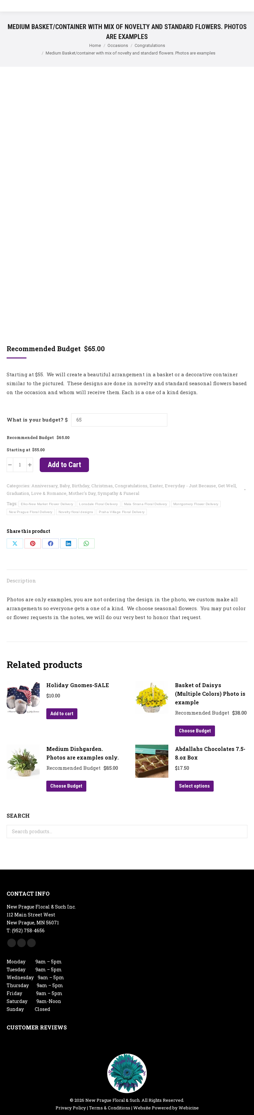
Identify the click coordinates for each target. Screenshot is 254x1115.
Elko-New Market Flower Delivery (47, 504)
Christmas (102, 486)
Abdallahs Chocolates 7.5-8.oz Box (210, 753)
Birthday (80, 486)
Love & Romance (48, 493)
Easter (156, 486)
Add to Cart (64, 465)
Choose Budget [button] (195, 731)
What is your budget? (35, 419)
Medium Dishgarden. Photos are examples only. (82, 753)
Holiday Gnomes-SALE (77, 685)
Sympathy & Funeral (118, 493)
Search (240, 831)
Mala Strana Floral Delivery (145, 504)
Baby (65, 486)
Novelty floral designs (76, 512)
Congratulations (131, 486)
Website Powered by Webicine (166, 1108)
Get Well (227, 486)
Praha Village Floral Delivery (122, 512)
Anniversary (44, 486)
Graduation (18, 493)
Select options (194, 786)
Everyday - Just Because (190, 486)
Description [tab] (21, 580)
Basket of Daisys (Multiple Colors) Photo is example (210, 694)
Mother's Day (82, 493)
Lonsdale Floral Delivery (98, 504)
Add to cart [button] (61, 714)
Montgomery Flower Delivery (196, 504)
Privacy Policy (71, 1108)
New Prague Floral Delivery (31, 512)
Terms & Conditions (109, 1108)
